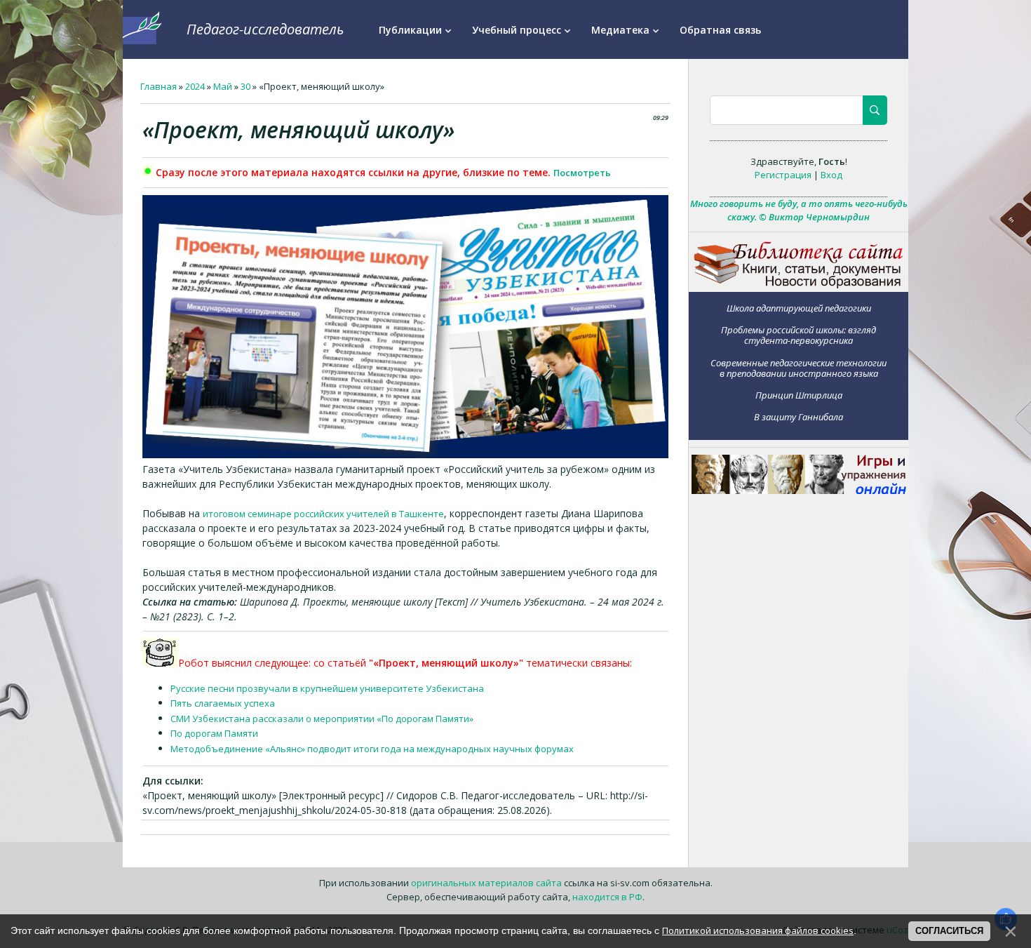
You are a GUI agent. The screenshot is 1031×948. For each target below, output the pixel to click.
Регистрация (783, 174)
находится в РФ (607, 896)
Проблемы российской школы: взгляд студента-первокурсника (798, 335)
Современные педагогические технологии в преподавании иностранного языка (798, 368)
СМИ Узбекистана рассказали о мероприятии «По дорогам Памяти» (321, 718)
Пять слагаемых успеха (222, 703)
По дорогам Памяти (214, 733)
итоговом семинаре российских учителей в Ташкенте (323, 513)
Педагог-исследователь (265, 29)
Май (222, 86)
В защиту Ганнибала (798, 416)
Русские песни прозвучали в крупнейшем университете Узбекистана (327, 688)
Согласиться (949, 931)
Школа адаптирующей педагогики (799, 308)
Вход (831, 174)
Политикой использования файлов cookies (758, 930)
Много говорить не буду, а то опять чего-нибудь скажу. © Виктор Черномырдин (799, 210)
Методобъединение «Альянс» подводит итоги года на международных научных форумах (372, 748)
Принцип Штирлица (798, 395)
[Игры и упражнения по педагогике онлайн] (799, 490)
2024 (195, 86)
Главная (158, 86)
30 (245, 86)
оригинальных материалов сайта (486, 882)
